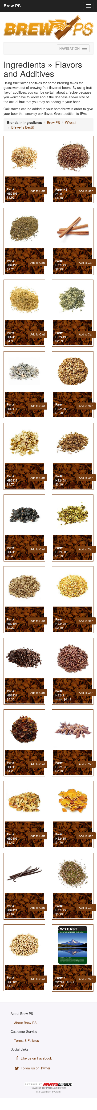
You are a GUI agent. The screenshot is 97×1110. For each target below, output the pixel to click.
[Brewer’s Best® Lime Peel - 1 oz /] (72, 587)
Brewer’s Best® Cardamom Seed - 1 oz (72, 182)
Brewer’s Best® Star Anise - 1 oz (70, 756)
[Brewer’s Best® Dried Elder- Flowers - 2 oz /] (24, 300)
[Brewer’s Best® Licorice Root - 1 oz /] (24, 587)
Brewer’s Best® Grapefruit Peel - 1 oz (23, 469)
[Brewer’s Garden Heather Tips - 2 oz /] (72, 873)
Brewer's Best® (22, 127)
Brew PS (53, 122)
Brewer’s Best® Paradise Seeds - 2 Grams (69, 686)
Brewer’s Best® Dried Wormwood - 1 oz (23, 398)
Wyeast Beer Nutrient (71, 969)
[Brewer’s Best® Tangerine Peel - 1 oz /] (72, 801)
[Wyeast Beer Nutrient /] (72, 945)
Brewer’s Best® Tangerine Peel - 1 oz (71, 827)
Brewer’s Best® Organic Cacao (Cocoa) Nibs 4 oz (20, 686)
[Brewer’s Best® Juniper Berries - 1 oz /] (24, 515)
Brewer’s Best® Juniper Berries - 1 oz (24, 541)
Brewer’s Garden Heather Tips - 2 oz (69, 899)
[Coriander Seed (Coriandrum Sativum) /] (24, 945)
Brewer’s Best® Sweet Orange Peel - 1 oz (23, 827)
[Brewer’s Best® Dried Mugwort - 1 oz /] (72, 300)
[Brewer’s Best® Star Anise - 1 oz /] (72, 730)
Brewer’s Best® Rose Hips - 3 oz (22, 756)
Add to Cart (37, 191)
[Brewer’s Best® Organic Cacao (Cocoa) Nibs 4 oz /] (24, 658)
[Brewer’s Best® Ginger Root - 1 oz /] (72, 372)
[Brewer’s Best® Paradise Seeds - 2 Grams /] (72, 658)
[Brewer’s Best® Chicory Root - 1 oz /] (24, 228)
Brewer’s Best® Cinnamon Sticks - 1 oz (72, 254)
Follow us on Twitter (35, 1068)
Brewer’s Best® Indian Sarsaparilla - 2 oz (71, 469)
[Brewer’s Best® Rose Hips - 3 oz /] (24, 730)
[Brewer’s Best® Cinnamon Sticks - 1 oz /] (72, 228)
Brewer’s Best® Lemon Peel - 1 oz (72, 541)
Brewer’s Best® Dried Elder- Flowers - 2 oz (23, 326)
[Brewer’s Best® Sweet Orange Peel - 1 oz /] (24, 801)
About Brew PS (25, 1022)
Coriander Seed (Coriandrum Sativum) (23, 971)
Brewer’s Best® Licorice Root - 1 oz (21, 612)
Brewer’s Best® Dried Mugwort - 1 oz (71, 326)
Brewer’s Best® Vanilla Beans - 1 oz (23, 899)
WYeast (70, 122)
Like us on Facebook (36, 1058)
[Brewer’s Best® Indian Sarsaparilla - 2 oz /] (72, 443)
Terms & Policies (26, 1040)
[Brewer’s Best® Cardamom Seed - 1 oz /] (72, 156)
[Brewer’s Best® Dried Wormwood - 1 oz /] (24, 372)
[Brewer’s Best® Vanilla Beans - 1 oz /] (24, 873)
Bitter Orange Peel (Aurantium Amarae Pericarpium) (21, 184)
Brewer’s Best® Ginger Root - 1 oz (72, 398)
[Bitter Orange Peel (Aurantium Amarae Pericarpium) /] (24, 156)
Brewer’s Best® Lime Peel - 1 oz (70, 612)
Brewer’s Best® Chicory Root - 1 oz (21, 254)
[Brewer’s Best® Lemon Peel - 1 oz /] (72, 515)
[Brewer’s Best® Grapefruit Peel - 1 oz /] (24, 443)
